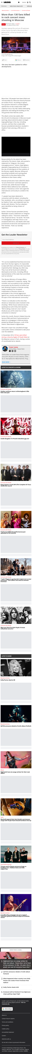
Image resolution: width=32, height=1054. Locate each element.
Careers (4, 1035)
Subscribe (24, 2)
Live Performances (15, 10)
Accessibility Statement (8, 1032)
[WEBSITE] (13, 351)
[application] (16, 145)
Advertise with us (6, 1039)
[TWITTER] (10, 351)
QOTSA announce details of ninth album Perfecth (16, 973)
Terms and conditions (7, 1022)
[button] (2, 2)
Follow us (19, 60)
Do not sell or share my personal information (13, 1042)
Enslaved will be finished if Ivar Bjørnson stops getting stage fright (16, 993)
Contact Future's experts (8, 1018)
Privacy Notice (22, 249)
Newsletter (27, 60)
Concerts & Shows (26, 10)
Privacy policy (5, 1025)
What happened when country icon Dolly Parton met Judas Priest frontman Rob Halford (16, 980)
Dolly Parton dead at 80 (16, 6)
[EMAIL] (15, 351)
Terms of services (20, 247)
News (3, 24)
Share (5, 60)
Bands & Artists (5, 10)
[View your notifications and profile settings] (18, 2)
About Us (4, 1015)
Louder (17, 23)
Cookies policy (5, 1029)
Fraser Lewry (11, 23)
